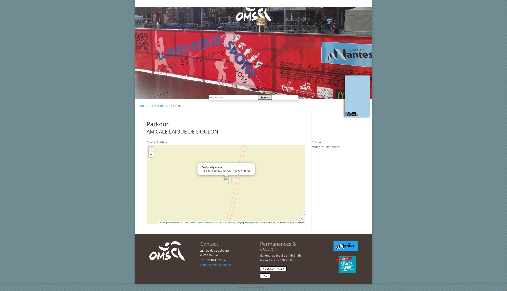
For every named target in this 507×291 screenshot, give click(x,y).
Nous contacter (273, 268)
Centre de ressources (242, 29)
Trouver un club (159, 106)
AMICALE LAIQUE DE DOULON (182, 131)
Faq (265, 275)
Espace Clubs (302, 29)
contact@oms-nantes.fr (215, 265)
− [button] (151, 154)
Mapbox (251, 222)
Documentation (275, 29)
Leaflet (162, 222)
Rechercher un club (207, 29)
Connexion (323, 29)
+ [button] (151, 149)
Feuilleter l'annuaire (351, 114)
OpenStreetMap (204, 222)
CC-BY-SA (230, 222)
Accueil (141, 106)
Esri (181, 222)
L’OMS (182, 29)
